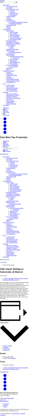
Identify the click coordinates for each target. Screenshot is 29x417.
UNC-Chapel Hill (14, 36)
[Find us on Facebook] (5, 118)
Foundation (6, 105)
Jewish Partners (14, 63)
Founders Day (13, 61)
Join (4, 83)
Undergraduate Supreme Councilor (18, 22)
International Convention (12, 95)
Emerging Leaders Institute (13, 98)
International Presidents (16, 23)
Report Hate (16, 58)
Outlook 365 (6, 348)
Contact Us (3, 399)
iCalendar (5, 347)
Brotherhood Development (13, 43)
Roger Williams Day (15, 62)
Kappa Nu (12, 12)
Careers (5, 406)
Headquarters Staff (11, 25)
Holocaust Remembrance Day (11, 280)
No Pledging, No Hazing (12, 42)
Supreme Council (10, 20)
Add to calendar (4, 322)
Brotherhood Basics (11, 40)
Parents (8, 28)
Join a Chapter (10, 30)
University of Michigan (16, 38)
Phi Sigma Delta (14, 13)
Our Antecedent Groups (12, 9)
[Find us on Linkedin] (5, 132)
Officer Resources (11, 45)
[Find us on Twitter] (5, 128)
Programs (5, 92)
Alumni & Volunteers (8, 71)
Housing (8, 26)
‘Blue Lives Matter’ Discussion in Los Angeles (15, 278)
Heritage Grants (14, 59)
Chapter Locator (14, 32)
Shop (5, 109)
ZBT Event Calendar (11, 93)
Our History (9, 8)
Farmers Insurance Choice (13, 81)
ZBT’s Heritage (10, 55)
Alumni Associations (11, 75)
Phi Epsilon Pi (13, 15)
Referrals (6, 108)
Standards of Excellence (12, 49)
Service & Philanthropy (12, 65)
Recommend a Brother (12, 88)
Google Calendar (7, 345)
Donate (6, 110)
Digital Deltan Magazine (12, 79)
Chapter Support (10, 53)
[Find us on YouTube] (5, 125)
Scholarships (9, 68)
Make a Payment (4, 401)
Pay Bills (7, 112)
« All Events (3, 262)
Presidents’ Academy (11, 96)
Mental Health (10, 102)
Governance (9, 19)
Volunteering (9, 73)
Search (6, 146)
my (5, 113)
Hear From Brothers (15, 35)
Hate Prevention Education (16, 56)
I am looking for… (11, 82)
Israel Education (10, 101)
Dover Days (9, 99)
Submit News (9, 78)
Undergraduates (7, 29)
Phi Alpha (12, 10)
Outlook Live (6, 350)
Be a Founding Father (15, 39)
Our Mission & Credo (12, 6)
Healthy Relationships (15, 52)
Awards (8, 18)
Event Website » (12, 358)
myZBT (12, 46)
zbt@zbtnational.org (9, 398)
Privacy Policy (16, 413)
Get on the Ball (13, 66)
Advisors (8, 72)
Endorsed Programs (11, 103)
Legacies (8, 76)
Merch (8, 69)
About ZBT (6, 5)
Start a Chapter (13, 33)
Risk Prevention (10, 51)
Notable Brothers (10, 16)
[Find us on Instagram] (5, 122)
